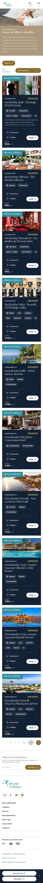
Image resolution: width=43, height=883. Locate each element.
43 (24, 743)
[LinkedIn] (22, 795)
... (19, 743)
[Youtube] (16, 795)
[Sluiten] (39, 876)
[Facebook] (10, 795)
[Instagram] (4, 795)
